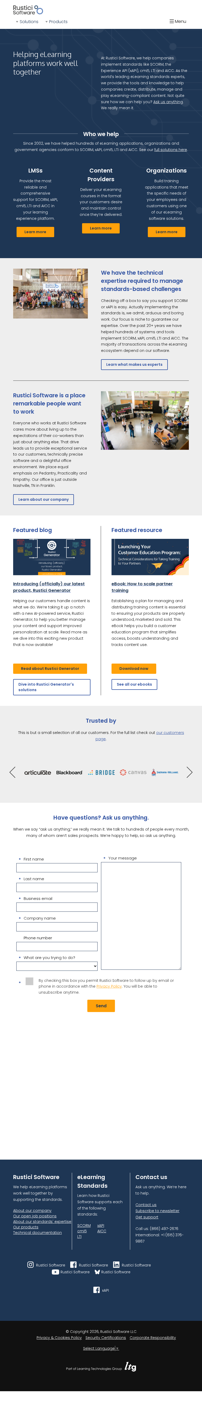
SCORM (84, 1225)
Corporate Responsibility (153, 1337)
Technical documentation (37, 1232)
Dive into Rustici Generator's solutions (46, 687)
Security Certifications (105, 1337)
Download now (133, 668)
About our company (32, 1210)
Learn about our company (43, 499)
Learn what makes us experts (134, 364)
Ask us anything (168, 102)
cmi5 (82, 1231)
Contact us (145, 1204)
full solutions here (170, 149)
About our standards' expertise (42, 1221)
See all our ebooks (134, 684)
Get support (146, 1217)
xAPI (100, 1225)
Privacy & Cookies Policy (59, 1337)
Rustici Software (50, 1265)
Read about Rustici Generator (50, 668)
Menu (180, 21)
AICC (101, 1231)
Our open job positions (35, 1216)
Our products (25, 1227)
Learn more (35, 231)
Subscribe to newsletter (157, 1210)
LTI (79, 1236)
